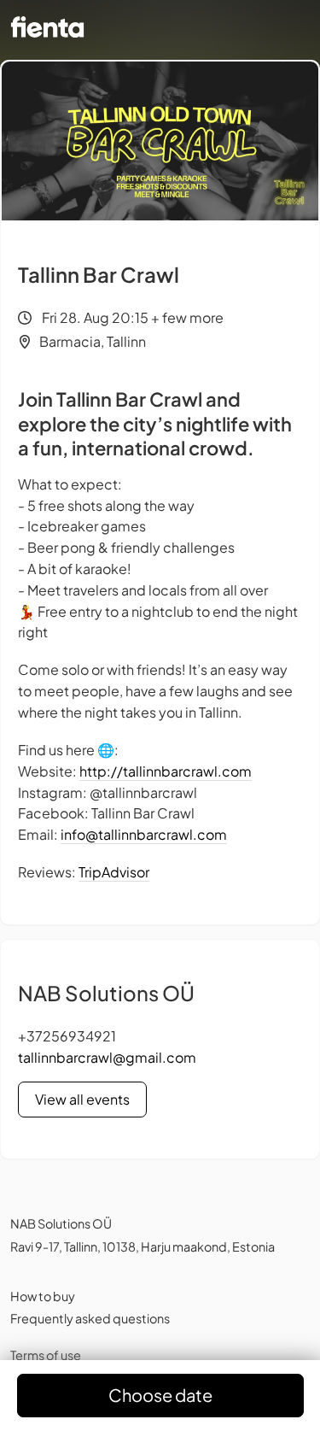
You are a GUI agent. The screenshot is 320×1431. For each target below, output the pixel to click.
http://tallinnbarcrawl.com (165, 771)
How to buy (42, 1296)
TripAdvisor (114, 872)
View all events (82, 1099)
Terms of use (45, 1355)
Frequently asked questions (90, 1318)
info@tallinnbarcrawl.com (144, 834)
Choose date (160, 1394)
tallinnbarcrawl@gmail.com (107, 1057)
